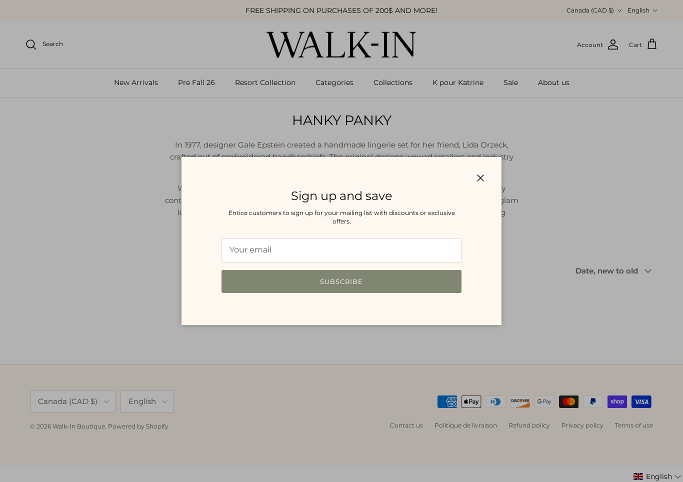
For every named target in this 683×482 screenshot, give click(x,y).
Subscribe (341, 282)
